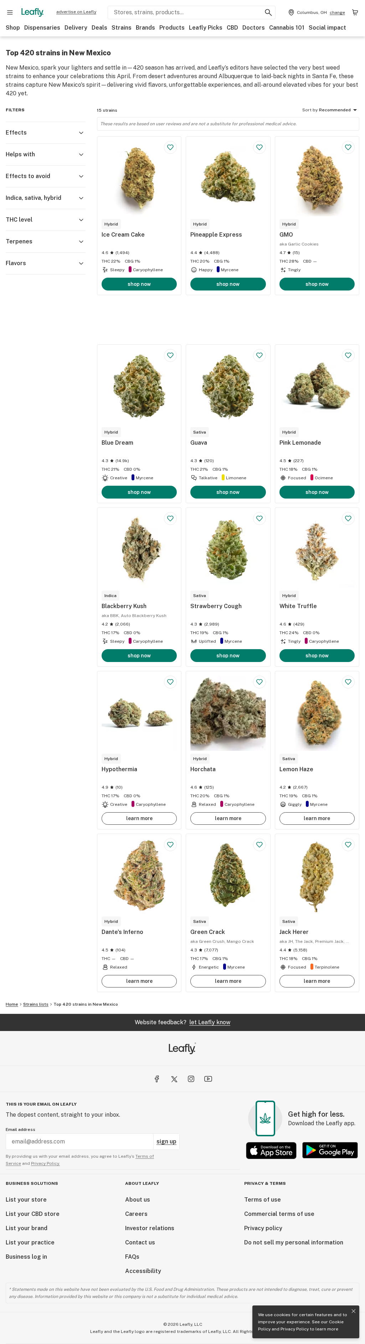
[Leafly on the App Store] (271, 1150)
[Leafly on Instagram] (191, 1079)
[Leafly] (32, 12)
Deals (99, 27)
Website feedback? (182, 1022)
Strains (122, 27)
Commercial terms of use (279, 1214)
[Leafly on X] (173, 1079)
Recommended (335, 109)
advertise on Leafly (76, 11)
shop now (139, 284)
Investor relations (149, 1228)
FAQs (132, 1256)
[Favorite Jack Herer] (348, 844)
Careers (136, 1214)
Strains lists (35, 1004)
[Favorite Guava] (259, 355)
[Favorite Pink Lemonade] (348, 355)
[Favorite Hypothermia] (170, 682)
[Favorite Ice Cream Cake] (170, 147)
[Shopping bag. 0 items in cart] (355, 12)
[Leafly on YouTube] (208, 1079)
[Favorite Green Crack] (259, 844)
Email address (20, 1129)
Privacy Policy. (45, 1163)
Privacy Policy (295, 1329)
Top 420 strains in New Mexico (85, 1004)
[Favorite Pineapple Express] (259, 147)
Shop (13, 27)
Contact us (140, 1242)
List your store (26, 1199)
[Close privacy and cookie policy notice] (353, 1311)
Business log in (26, 1256)
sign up (166, 1141)
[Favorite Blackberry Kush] (170, 518)
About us (137, 1199)
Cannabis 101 (286, 27)
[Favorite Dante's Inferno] (170, 844)
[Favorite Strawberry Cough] (259, 518)
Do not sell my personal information (293, 1242)
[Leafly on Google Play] (330, 1150)
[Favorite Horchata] (259, 682)
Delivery (76, 27)
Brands (145, 27)
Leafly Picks (205, 27)
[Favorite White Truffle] (348, 518)
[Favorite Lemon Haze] (348, 682)
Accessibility (143, 1271)
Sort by (310, 109)
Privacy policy (263, 1228)
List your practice (30, 1242)
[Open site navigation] (10, 12)
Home (12, 1004)
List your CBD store (33, 1214)
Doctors (253, 27)
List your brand (26, 1228)
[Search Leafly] (268, 12)
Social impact (327, 27)
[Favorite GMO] (348, 147)
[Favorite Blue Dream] (170, 355)
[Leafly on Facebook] (156, 1078)
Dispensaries (42, 27)
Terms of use (262, 1199)
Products (172, 27)
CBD (232, 27)
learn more (139, 818)
